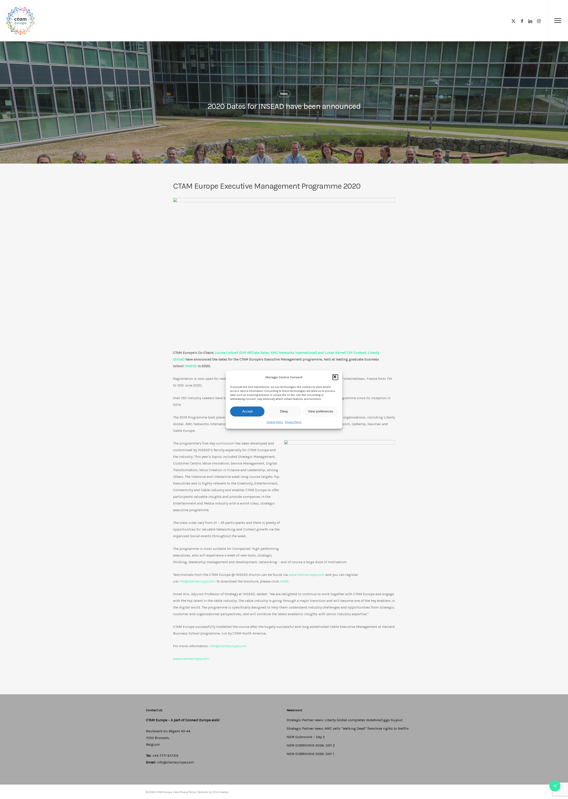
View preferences (320, 411)
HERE (284, 581)
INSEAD (191, 366)
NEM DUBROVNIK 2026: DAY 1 (310, 754)
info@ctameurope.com (197, 581)
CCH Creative (220, 792)
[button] (335, 377)
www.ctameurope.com (307, 575)
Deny (284, 411)
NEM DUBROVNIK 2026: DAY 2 (311, 745)
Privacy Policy (293, 422)
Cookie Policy (274, 422)
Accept (247, 411)
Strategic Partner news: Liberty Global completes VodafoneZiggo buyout (344, 720)
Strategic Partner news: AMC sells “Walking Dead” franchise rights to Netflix (348, 728)
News (284, 94)
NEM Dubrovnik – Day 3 (306, 737)
